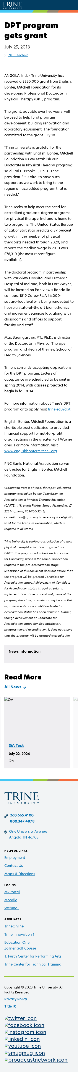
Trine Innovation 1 (19, 935)
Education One (16, 943)
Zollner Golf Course (20, 948)
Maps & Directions (19, 874)
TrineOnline (14, 926)
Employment (14, 858)
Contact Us (13, 866)
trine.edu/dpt (59, 409)
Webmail (11, 908)
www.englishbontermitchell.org (30, 451)
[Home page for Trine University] (12, 5)
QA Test (16, 746)
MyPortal (12, 892)
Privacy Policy (15, 999)
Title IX (10, 1006)
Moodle (10, 900)
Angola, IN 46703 (24, 837)
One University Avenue (28, 832)
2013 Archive (18, 55)
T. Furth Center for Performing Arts (32, 956)
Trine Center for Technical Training (33, 964)
